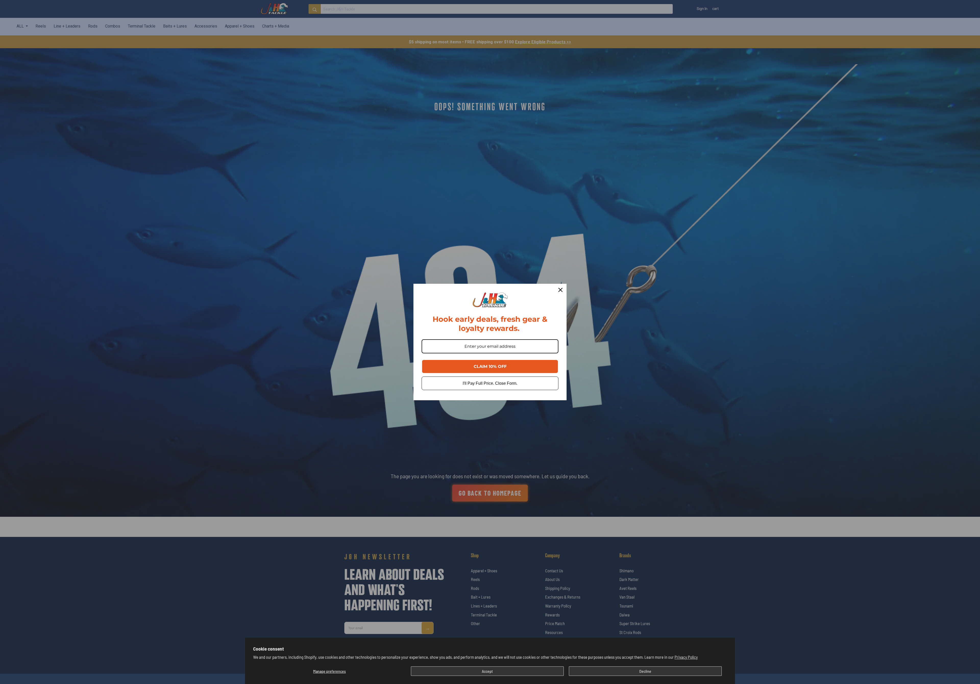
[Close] (560, 290)
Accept (487, 671)
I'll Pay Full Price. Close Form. (490, 383)
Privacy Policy (686, 657)
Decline (645, 671)
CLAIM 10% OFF (490, 366)
